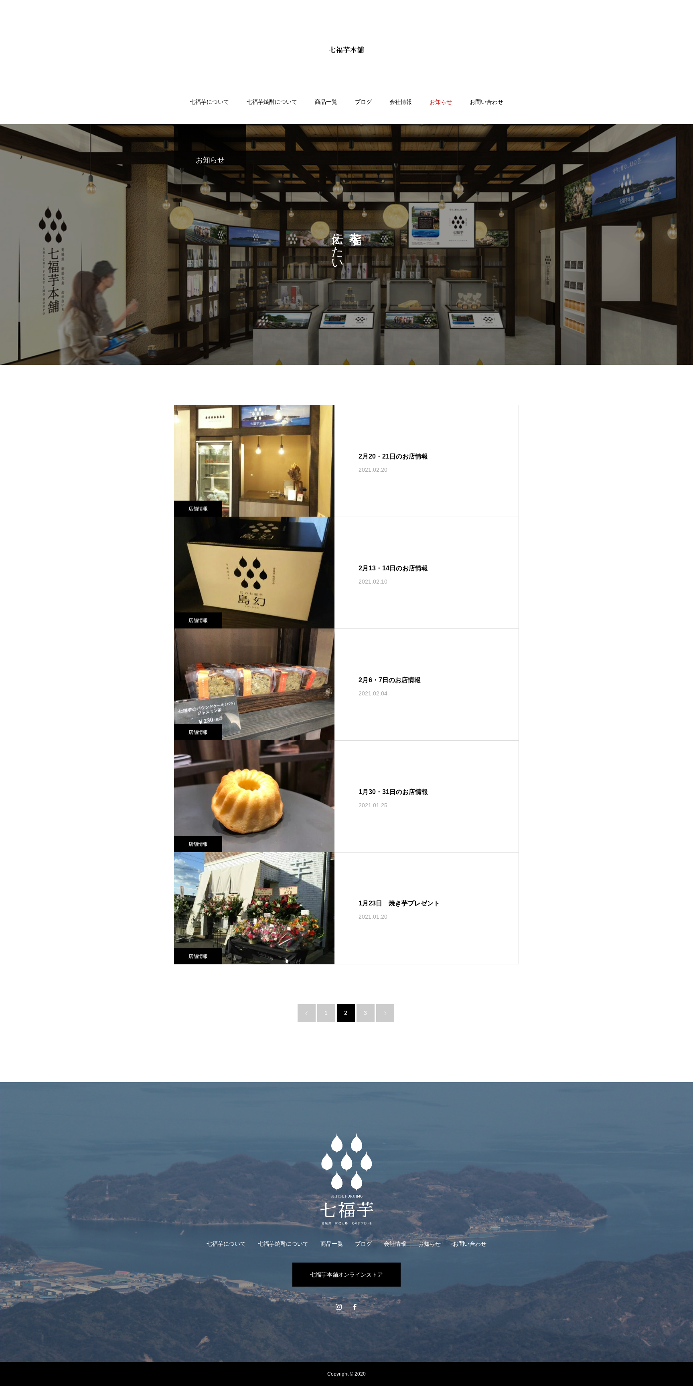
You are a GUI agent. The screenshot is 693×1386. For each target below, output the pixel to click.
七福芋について (209, 102)
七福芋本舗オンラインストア (346, 1274)
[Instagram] (338, 1307)
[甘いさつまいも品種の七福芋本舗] (346, 49)
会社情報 (400, 102)
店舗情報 (198, 508)
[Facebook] (355, 1307)
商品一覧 (326, 102)
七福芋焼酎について (272, 102)
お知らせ (441, 102)
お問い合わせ (486, 102)
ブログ (363, 102)
